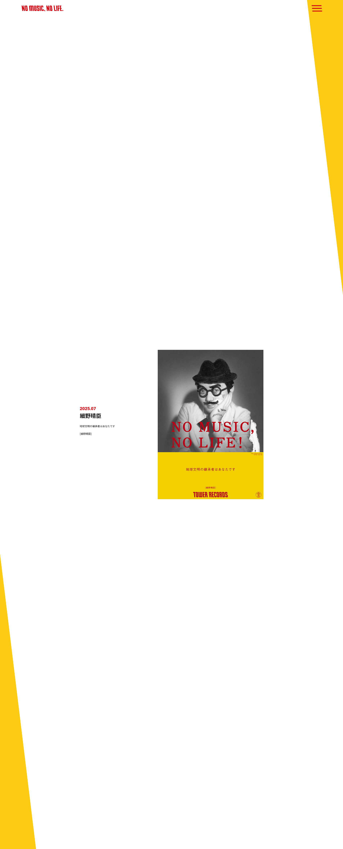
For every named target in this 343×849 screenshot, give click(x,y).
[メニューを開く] (317, 8)
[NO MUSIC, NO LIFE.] (42, 8)
